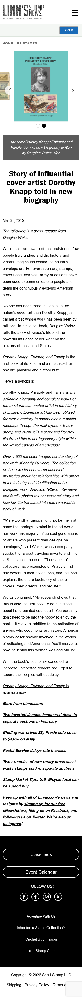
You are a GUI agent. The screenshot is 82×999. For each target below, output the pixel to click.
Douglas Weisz (15, 238)
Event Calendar (41, 872)
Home (8, 43)
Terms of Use (64, 985)
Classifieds (41, 854)
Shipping (14, 985)
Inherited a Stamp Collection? (41, 928)
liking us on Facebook (48, 810)
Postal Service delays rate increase (34, 750)
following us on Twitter (23, 817)
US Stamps (27, 43)
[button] (9, 90)
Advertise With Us (41, 916)
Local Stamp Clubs (41, 951)
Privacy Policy (37, 985)
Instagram (12, 824)
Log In (68, 30)
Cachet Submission (41, 939)
